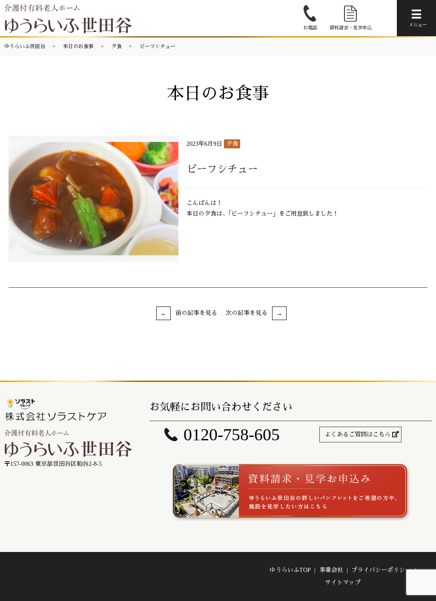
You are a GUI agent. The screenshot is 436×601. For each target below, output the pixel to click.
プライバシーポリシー (381, 570)
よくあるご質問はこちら (357, 434)
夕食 (117, 46)
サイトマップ (343, 582)
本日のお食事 (78, 46)
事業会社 (331, 570)
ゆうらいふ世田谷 (24, 46)
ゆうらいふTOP (290, 570)
